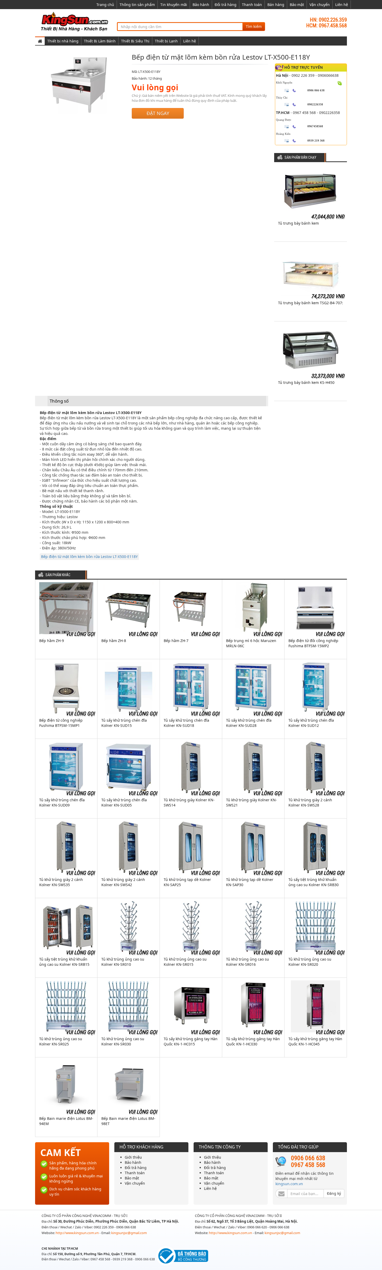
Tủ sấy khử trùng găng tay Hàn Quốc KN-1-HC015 (191, 1041)
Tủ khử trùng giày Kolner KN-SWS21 (251, 802)
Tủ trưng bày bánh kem (298, 223)
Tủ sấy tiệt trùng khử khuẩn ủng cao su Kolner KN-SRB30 (313, 882)
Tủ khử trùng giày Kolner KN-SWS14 (189, 802)
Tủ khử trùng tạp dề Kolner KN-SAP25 (187, 882)
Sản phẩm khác (57, 575)
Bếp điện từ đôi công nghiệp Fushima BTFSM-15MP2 (313, 643)
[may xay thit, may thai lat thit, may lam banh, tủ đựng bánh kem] (75, 21)
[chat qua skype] (339, 82)
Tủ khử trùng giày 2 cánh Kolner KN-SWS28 (310, 802)
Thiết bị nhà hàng (62, 41)
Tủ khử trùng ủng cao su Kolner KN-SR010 (122, 962)
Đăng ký (334, 1193)
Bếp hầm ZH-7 (176, 640)
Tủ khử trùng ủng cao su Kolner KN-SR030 (122, 1041)
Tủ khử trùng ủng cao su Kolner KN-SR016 (247, 962)
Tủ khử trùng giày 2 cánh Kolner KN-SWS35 (61, 882)
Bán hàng (275, 4)
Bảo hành (201, 4)
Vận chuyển (319, 4)
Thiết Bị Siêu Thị (135, 41)
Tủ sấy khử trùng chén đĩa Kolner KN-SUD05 (124, 802)
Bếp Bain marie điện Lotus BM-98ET (128, 1121)
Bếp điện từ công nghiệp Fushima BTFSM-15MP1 (61, 723)
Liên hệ (341, 4)
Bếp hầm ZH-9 (51, 640)
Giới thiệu (133, 1157)
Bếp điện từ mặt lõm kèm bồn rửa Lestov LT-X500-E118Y (89, 556)
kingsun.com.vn (289, 1183)
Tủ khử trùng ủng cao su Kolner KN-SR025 (60, 1041)
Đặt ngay (158, 113)
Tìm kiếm (254, 26)
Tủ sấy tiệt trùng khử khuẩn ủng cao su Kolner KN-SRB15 (64, 962)
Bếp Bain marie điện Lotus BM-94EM (66, 1121)
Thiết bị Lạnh (166, 41)
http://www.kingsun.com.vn (78, 1232)
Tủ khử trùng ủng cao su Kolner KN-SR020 (309, 962)
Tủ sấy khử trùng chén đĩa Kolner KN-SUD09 (62, 802)
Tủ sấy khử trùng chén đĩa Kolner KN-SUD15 (124, 723)
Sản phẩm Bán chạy (300, 158)
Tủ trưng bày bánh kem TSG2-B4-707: (310, 302)
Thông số (59, 401)
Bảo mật (297, 4)
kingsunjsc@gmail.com (129, 1232)
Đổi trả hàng (225, 4)
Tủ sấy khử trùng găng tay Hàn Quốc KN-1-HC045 (315, 1041)
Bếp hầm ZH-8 (113, 640)
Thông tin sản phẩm (137, 4)
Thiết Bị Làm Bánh (100, 41)
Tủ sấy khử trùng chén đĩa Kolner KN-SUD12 (311, 723)
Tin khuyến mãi (173, 4)
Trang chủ (105, 4)
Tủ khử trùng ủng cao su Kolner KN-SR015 (185, 962)
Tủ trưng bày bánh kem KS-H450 (306, 382)
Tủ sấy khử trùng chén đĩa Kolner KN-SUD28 (249, 723)
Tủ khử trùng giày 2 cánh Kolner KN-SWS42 (123, 882)
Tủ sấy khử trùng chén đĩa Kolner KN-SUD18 (186, 723)
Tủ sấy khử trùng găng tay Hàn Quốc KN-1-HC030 (253, 1041)
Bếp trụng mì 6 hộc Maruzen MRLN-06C (251, 643)
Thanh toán (252, 4)
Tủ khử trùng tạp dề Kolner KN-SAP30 (249, 882)
